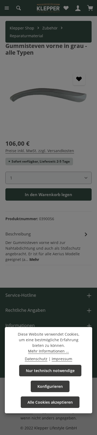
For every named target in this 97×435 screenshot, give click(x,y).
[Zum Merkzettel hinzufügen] (79, 79)
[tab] (47, 246)
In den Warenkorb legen (48, 194)
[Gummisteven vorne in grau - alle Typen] (48, 100)
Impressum (62, 358)
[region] (48, 100)
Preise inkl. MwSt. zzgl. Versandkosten (39, 150)
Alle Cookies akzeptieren (50, 402)
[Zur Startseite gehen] (48, 8)
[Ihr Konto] (77, 8)
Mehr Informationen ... (48, 351)
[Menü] (6, 8)
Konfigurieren (50, 386)
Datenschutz (36, 358)
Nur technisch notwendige (50, 370)
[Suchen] (18, 8)
